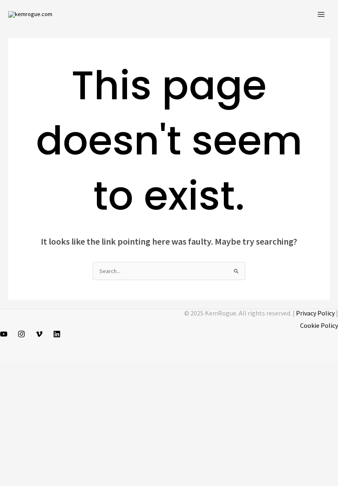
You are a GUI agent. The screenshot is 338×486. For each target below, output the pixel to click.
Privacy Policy (315, 313)
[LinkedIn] (57, 334)
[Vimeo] (39, 334)
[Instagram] (21, 334)
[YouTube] (3, 334)
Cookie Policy (319, 325)
